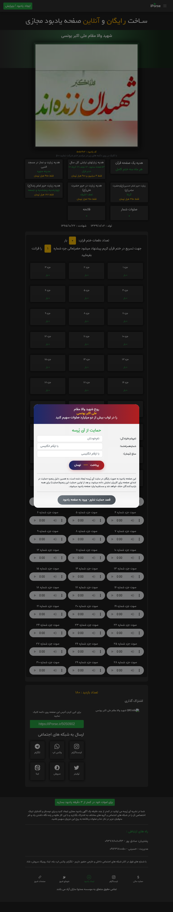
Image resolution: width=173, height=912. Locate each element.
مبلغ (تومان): (129, 454)
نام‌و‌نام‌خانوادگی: (128, 439)
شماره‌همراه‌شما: (128, 446)
